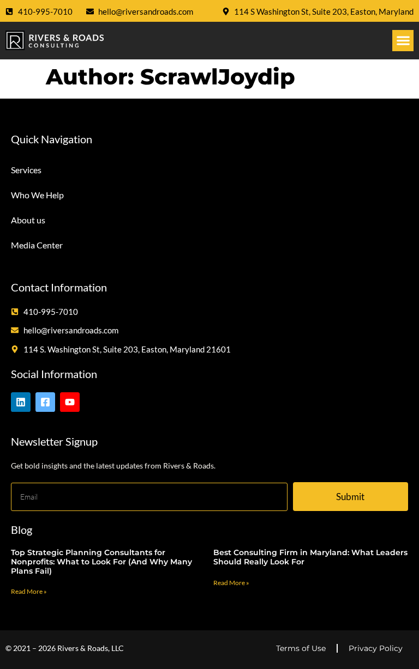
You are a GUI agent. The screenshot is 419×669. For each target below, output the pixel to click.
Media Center (37, 245)
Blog (21, 529)
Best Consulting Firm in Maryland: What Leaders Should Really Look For (310, 557)
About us (28, 220)
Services (26, 170)
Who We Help (37, 195)
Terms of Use (301, 648)
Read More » (29, 591)
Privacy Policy (376, 648)
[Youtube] (70, 402)
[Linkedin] (21, 402)
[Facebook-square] (45, 402)
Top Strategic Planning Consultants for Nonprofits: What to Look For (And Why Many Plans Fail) (101, 562)
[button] (403, 40)
